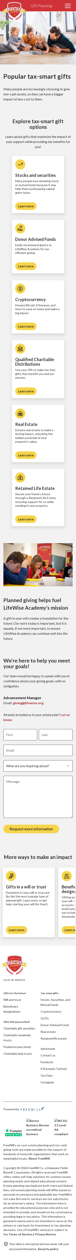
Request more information (31, 829)
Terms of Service (20, 1234)
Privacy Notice (45, 1234)
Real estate (48, 1031)
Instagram (47, 1082)
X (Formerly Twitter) (54, 1069)
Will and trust (12, 999)
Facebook (47, 1062)
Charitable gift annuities (19, 1028)
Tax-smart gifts (49, 993)
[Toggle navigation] (67, 6)
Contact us (48, 1055)
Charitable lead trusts (17, 1053)
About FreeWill (39, 1158)
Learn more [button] (26, 206)
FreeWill (32, 1109)
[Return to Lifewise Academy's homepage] (17, 965)
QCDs (45, 1018)
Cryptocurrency (51, 1011)
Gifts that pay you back (16, 1021)
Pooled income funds (17, 1047)
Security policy (48, 1249)
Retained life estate (54, 1038)
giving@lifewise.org (28, 703)
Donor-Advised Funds (55, 1025)
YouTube (47, 1075)
